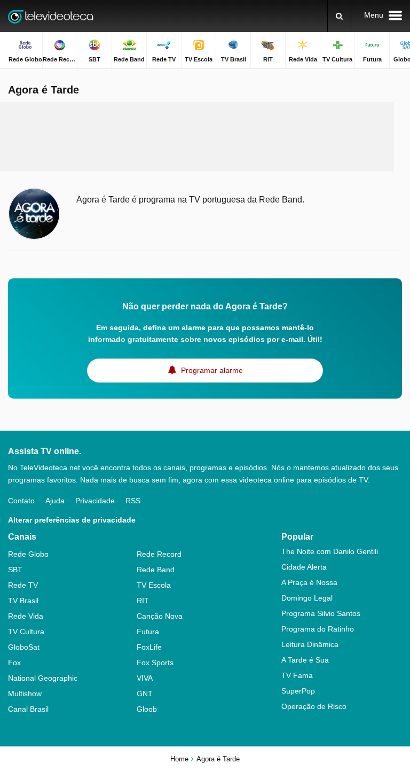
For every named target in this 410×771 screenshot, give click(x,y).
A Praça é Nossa (309, 582)
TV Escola (154, 585)
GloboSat (24, 647)
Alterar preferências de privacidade (72, 520)
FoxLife (149, 647)
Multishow (25, 693)
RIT (143, 600)
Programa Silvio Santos (320, 613)
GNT (145, 693)
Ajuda (55, 500)
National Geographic (42, 678)
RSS (132, 500)
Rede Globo (28, 554)
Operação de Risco (313, 706)
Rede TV (23, 585)
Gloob (147, 709)
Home (179, 759)
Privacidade (95, 500)
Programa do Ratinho (317, 629)
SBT (15, 569)
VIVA (145, 678)
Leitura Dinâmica (309, 644)
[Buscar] (339, 16)
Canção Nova (160, 616)
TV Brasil (23, 600)
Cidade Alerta (304, 567)
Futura (148, 631)
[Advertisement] (205, 137)
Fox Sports (155, 662)
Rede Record (159, 554)
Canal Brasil (28, 709)
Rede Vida (25, 616)
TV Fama (297, 675)
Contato (21, 500)
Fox (14, 662)
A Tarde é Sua (305, 660)
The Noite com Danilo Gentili (329, 551)
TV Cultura (26, 631)
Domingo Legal (307, 598)
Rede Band (156, 569)
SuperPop (298, 691)
